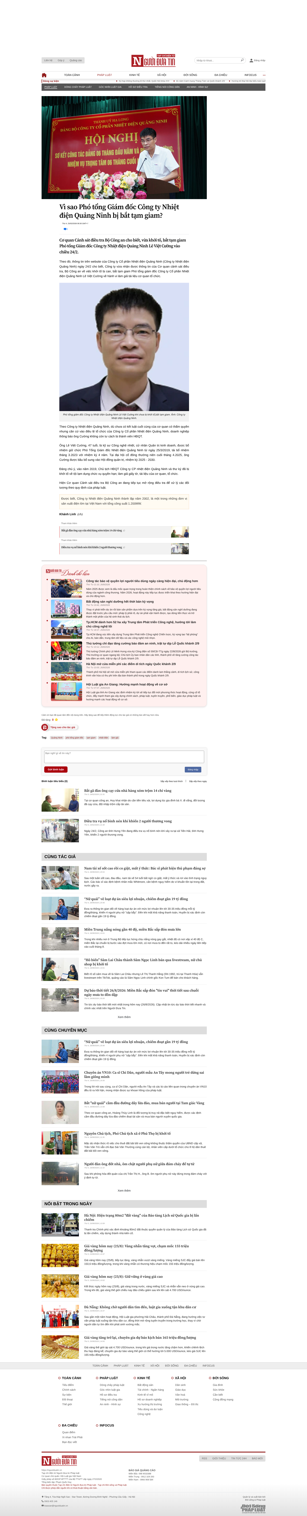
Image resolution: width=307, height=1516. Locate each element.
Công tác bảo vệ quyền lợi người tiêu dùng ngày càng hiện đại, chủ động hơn (142, 581)
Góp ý (61, 60)
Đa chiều (221, 75)
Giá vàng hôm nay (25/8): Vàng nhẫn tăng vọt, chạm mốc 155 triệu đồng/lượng (136, 1248)
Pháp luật (104, 75)
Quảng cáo (76, 60)
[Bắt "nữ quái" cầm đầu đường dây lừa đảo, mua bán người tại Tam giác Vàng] (60, 1112)
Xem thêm (124, 1017)
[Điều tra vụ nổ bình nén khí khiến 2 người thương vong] (60, 830)
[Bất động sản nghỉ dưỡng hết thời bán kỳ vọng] (67, 609)
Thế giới (67, 1404)
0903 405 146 (50, 1501)
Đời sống (190, 75)
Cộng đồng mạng (223, 1399)
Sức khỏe (218, 1389)
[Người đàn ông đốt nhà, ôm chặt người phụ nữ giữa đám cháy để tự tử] (60, 1173)
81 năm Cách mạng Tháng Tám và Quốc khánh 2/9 (168, 81)
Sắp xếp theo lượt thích (171, 781)
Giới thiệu (219, 1458)
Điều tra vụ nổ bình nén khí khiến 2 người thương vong (91, 547)
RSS (204, 1458)
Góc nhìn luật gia (110, 87)
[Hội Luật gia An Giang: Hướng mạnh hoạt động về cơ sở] (67, 691)
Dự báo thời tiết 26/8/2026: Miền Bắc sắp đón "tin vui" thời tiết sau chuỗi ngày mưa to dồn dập (141, 992)
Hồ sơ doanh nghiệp (150, 1399)
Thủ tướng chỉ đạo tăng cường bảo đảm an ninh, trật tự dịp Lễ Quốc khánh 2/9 (142, 643)
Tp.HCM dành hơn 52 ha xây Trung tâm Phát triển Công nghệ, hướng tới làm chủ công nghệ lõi (141, 624)
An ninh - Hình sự (197, 87)
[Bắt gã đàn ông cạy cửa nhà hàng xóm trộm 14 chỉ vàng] (60, 800)
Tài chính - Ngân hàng (151, 1389)
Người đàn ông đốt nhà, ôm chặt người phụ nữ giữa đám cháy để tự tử (139, 1164)
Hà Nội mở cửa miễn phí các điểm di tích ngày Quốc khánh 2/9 (131, 664)
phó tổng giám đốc (75, 737)
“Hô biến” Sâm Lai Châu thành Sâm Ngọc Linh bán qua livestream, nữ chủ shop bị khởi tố (143, 962)
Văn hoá (180, 1394)
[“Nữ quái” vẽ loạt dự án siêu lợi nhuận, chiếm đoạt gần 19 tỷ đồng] (60, 908)
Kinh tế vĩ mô (145, 1394)
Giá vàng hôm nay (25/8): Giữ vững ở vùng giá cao (123, 1276)
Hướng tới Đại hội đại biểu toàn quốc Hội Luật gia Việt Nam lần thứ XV (233, 81)
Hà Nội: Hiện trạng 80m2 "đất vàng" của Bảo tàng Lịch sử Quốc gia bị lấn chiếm (141, 1217)
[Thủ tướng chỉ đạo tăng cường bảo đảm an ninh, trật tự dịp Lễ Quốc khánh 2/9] (67, 650)
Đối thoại (67, 1399)
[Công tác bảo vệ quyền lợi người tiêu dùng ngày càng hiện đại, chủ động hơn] (67, 588)
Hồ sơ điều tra (138, 87)
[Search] (242, 60)
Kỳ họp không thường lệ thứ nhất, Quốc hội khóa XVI (112, 81)
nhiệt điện (103, 737)
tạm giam (91, 737)
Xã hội (161, 75)
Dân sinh (180, 1385)
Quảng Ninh (57, 737)
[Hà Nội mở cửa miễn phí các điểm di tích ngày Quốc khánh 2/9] (67, 671)
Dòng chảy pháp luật (78, 87)
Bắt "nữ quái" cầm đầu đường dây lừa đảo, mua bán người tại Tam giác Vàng (144, 1103)
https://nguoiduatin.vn (52, 1470)
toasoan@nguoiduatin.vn (56, 1505)
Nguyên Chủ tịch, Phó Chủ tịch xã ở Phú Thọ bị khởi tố (127, 1133)
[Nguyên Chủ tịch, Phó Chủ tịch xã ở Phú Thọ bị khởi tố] (60, 1143)
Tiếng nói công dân (167, 87)
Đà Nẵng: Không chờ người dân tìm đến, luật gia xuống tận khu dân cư (140, 1307)
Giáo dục (180, 1389)
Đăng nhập (193, 769)
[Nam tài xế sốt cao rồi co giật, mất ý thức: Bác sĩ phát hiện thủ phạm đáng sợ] (60, 877)
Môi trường (181, 1399)
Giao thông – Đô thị (186, 1404)
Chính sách (69, 1389)
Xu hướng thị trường (150, 1404)
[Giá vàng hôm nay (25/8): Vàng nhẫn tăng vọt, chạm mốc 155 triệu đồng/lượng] (60, 1255)
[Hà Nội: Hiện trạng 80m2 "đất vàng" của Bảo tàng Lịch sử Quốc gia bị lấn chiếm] (60, 1224)
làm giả (115, 737)
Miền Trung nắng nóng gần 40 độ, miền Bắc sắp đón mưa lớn (132, 929)
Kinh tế (134, 75)
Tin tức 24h (239, 1458)
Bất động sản (145, 1385)
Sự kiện (66, 1394)
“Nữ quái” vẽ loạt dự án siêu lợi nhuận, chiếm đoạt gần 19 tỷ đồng (136, 899)
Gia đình (218, 1385)
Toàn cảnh (72, 75)
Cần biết (218, 1394)
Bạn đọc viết (69, 1442)
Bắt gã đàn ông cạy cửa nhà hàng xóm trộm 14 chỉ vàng (91, 530)
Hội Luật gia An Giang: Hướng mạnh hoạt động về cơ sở (127, 684)
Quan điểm (68, 1432)
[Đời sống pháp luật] (228, 1508)
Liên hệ (48, 60)
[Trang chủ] (153, 60)
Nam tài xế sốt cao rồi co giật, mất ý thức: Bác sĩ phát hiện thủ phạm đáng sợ (144, 868)
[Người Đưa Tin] (107, 1460)
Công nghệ (144, 1414)
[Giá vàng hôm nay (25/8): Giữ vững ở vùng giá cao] (60, 1286)
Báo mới (257, 1458)
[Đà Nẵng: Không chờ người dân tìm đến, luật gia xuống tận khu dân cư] (60, 1316)
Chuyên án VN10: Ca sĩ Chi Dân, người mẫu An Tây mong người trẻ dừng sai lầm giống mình (144, 1074)
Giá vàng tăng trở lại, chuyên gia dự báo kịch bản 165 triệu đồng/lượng (140, 1337)
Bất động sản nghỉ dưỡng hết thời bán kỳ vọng (120, 601)
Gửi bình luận (56, 769)
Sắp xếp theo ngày (198, 781)
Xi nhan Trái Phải (72, 1437)
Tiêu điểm (68, 1385)
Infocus (251, 75)
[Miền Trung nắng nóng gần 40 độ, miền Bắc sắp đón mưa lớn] (60, 938)
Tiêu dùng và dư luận (150, 1409)
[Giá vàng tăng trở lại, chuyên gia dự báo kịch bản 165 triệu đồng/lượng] (60, 1347)
